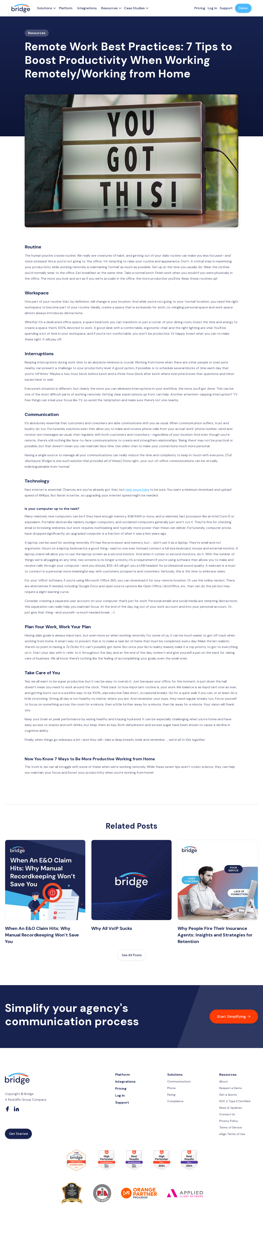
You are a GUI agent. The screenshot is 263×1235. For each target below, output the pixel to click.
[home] (21, 8)
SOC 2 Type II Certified (234, 1101)
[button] (46, 8)
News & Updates (230, 1107)
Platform (65, 8)
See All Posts (132, 955)
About (223, 1081)
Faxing (171, 1094)
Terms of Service (230, 1127)
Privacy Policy (228, 1120)
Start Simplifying (234, 1016)
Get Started (18, 1134)
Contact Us (227, 1114)
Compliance (175, 1101)
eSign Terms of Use (232, 1134)
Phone (171, 1088)
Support (122, 1102)
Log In (120, 1095)
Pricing (121, 1088)
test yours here (137, 489)
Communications (179, 1081)
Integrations (87, 8)
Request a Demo (230, 1088)
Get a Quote (228, 1094)
